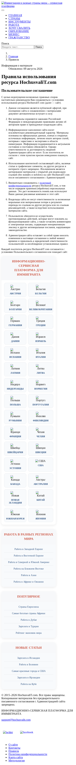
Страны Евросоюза (29, 607)
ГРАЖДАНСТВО (19, 37)
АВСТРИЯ (15, 293)
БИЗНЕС (13, 34)
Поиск (5, 43)
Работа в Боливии (28, 664)
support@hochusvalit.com (16, 719)
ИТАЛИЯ (41, 357)
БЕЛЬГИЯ (40, 293)
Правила (13, 750)
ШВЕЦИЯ (40, 452)
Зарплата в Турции (29, 626)
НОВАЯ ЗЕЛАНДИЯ (15, 501)
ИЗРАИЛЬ (40, 341)
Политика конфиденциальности (27, 754)
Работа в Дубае (29, 620)
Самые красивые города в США (29, 671)
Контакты (14, 747)
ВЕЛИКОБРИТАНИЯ (40, 309)
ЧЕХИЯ (41, 436)
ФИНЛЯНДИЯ (40, 420)
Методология (16, 760)
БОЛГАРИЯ (15, 309)
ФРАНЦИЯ (15, 436)
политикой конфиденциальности (29, 184)
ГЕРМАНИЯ (15, 325)
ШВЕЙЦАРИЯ (15, 452)
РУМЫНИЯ (15, 420)
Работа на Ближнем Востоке (29, 568)
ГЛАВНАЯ (15, 15)
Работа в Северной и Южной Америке (28, 562)
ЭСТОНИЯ (15, 468)
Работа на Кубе (29, 684)
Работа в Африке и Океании (29, 581)
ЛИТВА (41, 373)
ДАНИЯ (15, 341)
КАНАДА (15, 484)
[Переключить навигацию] (2, 10)
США (40, 465)
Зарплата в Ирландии (28, 677)
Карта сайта (15, 757)
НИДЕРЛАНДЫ (15, 388)
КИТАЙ (41, 500)
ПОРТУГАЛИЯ (41, 404)
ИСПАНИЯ (15, 357)
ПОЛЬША (15, 404)
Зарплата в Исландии (28, 658)
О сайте (13, 744)
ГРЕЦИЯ (40, 325)
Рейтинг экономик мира (29, 633)
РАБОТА (13, 24)
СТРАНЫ (14, 18)
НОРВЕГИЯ (40, 388)
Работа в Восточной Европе (28, 555)
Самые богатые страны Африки (28, 613)
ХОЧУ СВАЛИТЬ (19, 27)
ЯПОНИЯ (41, 518)
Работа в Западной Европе (28, 549)
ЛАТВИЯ (15, 373)
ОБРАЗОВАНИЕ (18, 31)
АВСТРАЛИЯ (41, 484)
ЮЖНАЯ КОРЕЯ (15, 518)
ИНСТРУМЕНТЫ (19, 21)
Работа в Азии (28, 575)
